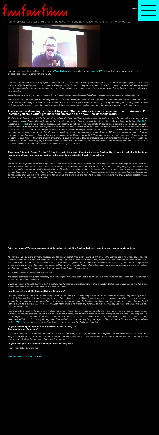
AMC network (22, 322)
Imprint (134, 9)
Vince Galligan (60, 71)
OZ (128, 21)
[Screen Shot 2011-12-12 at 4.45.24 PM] (54, 67)
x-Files (24, 124)
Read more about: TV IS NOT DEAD (24, 356)
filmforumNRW (95, 71)
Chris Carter (142, 121)
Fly (49, 152)
